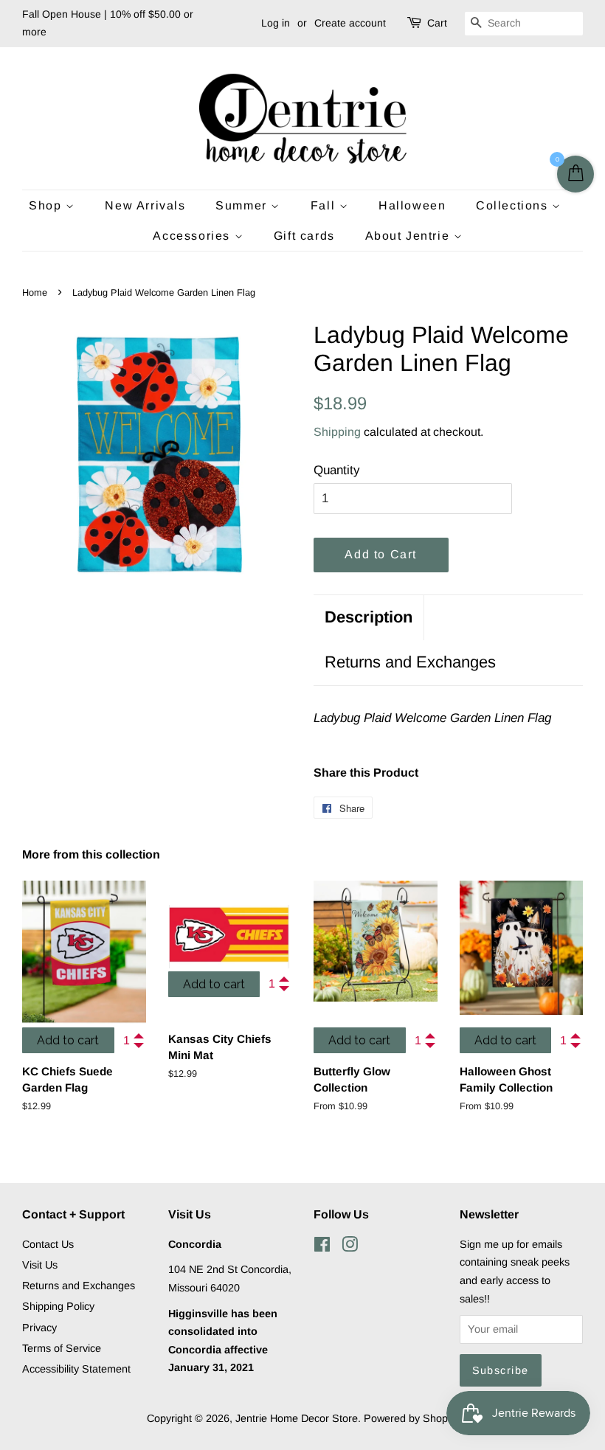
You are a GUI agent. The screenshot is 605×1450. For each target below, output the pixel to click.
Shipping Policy (58, 1306)
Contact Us (48, 1244)
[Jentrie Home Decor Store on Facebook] (322, 1247)
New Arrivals (145, 205)
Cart (437, 23)
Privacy (39, 1327)
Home (34, 292)
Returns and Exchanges (410, 662)
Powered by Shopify (411, 1418)
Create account (350, 23)
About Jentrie (409, 235)
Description (368, 617)
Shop (47, 205)
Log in (275, 23)
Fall (325, 205)
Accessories (193, 235)
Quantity (337, 470)
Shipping (337, 432)
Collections (514, 205)
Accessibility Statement (76, 1369)
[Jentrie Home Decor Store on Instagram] (350, 1247)
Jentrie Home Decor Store (296, 1418)
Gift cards (304, 235)
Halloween (412, 205)
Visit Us (40, 1265)
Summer (243, 205)
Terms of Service (61, 1348)
